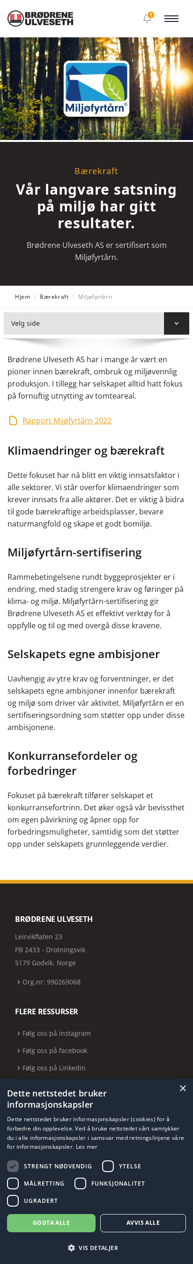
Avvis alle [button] (143, 1223)
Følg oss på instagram (56, 1033)
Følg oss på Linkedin (54, 1067)
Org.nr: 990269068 (51, 981)
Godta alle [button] (51, 1223)
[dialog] (96, 1171)
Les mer (87, 1147)
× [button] (182, 1088)
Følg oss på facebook (54, 1050)
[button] (96, 1248)
